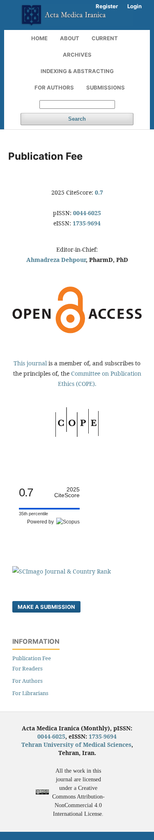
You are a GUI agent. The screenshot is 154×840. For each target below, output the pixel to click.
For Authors (54, 87)
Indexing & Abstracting (77, 71)
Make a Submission (46, 607)
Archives (77, 54)
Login (134, 6)
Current (105, 38)
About (69, 38)
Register (107, 6)
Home (39, 38)
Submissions (105, 87)
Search (77, 119)
